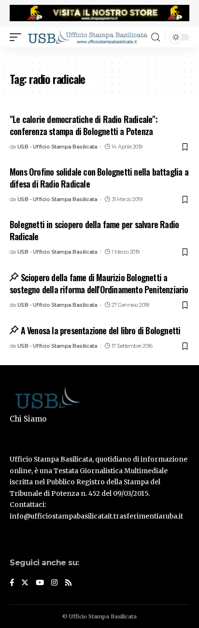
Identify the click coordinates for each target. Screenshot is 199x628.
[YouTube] (40, 583)
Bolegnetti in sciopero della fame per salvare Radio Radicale (94, 230)
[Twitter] (24, 583)
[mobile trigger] (18, 37)
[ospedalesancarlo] (99, 53)
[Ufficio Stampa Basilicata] (87, 37)
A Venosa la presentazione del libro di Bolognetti (100, 330)
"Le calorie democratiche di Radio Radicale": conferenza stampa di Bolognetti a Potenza (83, 125)
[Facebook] (12, 583)
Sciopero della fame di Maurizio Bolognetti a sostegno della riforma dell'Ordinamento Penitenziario (99, 283)
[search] (155, 37)
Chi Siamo (28, 418)
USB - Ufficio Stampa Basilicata (57, 146)
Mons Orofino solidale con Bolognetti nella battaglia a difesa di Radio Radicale (99, 177)
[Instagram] (54, 583)
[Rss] (68, 583)
